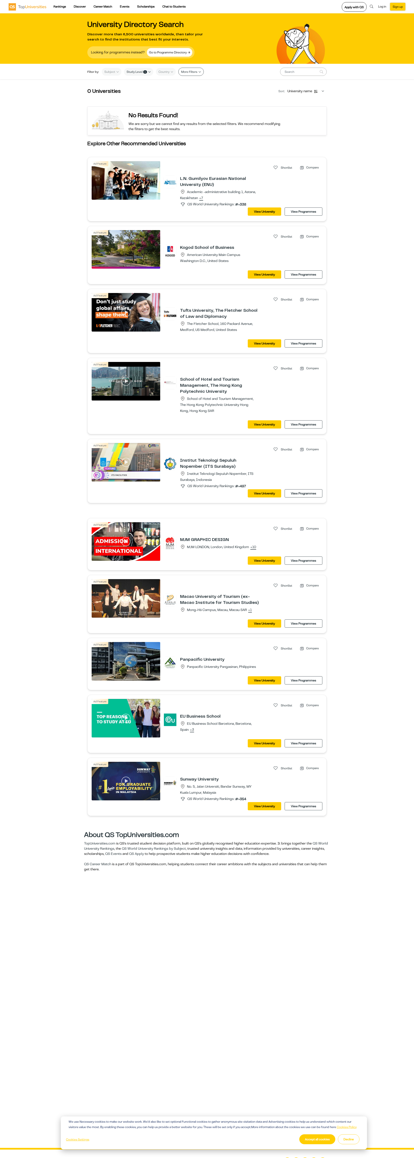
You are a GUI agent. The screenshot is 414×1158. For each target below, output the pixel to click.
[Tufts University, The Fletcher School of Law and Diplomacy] (170, 314)
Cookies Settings (77, 1139)
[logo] (27, 7)
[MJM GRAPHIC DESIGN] (170, 543)
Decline (348, 1139)
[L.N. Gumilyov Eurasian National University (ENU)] (170, 182)
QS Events (113, 854)
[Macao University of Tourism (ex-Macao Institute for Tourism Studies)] (170, 600)
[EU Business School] (170, 719)
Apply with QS (354, 7)
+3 (192, 730)
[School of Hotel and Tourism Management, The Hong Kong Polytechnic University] (170, 382)
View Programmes (303, 212)
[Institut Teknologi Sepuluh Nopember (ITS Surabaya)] (170, 463)
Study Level (136, 72)
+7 (201, 198)
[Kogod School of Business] (170, 251)
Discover (80, 6)
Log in (382, 6)
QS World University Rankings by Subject (154, 848)
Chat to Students (174, 6)
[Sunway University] (170, 782)
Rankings (59, 6)
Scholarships (146, 6)
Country (164, 72)
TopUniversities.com (99, 843)
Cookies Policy (347, 1127)
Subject (110, 72)
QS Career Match (97, 864)
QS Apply (136, 854)
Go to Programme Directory (168, 52)
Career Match (103, 6)
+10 (253, 547)
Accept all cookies (317, 1139)
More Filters (189, 72)
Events (124, 6)
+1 (250, 610)
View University (264, 212)
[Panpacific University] (170, 663)
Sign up (398, 7)
